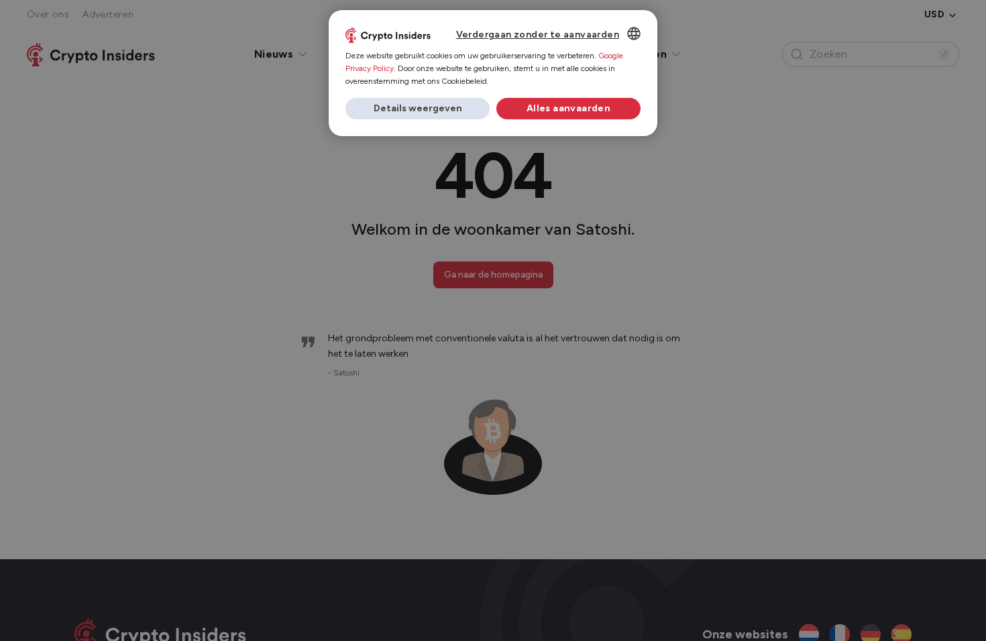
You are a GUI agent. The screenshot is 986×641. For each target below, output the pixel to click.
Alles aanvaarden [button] (568, 108)
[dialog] (493, 73)
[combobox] (634, 33)
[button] (417, 108)
